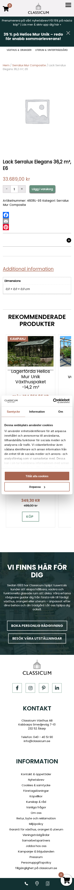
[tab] (37, 241)
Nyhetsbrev (36, 780)
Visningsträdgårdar (36, 835)
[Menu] (68, 5)
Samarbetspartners (36, 840)
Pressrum (36, 857)
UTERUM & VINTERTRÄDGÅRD (51, 50)
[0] (6, 11)
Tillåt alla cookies (37, 476)
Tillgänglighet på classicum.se (36, 868)
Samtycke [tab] (13, 411)
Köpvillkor (36, 796)
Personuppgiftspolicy (36, 862)
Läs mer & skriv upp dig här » (41, 24)
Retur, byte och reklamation (36, 818)
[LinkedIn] (57, 688)
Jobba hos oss (36, 846)
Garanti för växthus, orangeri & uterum (36, 829)
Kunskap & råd (36, 802)
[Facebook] (6, 215)
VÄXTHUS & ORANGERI (19, 50)
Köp (29, 516)
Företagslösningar (36, 791)
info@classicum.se (37, 741)
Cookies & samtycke (36, 785)
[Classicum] (38, 8)
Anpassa (35, 486)
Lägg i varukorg (42, 189)
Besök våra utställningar (37, 638)
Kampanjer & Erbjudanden (36, 851)
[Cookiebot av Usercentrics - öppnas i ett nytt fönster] (53, 401)
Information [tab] (37, 411)
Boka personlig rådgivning (37, 625)
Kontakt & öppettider (36, 774)
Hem (6, 65)
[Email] (6, 221)
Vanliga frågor (36, 807)
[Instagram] (30, 688)
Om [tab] (60, 411)
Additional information (28, 269)
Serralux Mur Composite (29, 65)
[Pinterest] (6, 227)
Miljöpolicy (36, 824)
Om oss (36, 813)
